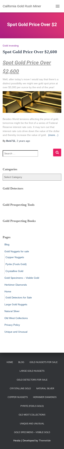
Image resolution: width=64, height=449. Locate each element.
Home (7, 291)
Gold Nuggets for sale (16, 251)
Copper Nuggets (15, 257)
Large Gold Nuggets (15, 304)
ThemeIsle (45, 440)
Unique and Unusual (15, 331)
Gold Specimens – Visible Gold (21, 277)
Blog (6, 244)
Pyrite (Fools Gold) (16, 264)
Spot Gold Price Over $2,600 (30, 51)
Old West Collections (16, 318)
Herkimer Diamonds (15, 284)
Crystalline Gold (14, 271)
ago (23, 140)
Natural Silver (12, 311)
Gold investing (11, 45)
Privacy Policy (12, 324)
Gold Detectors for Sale (19, 297)
